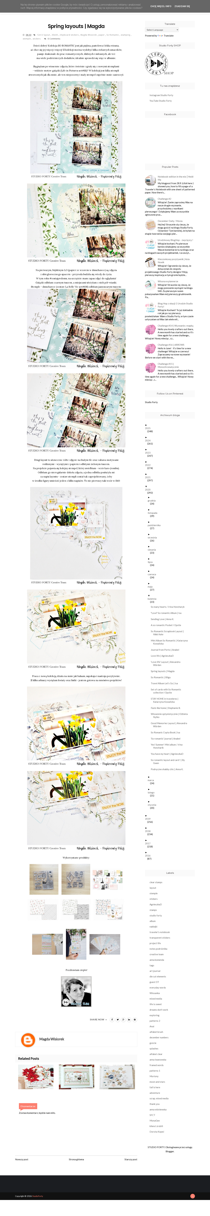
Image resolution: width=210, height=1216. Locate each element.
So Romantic (113, 35)
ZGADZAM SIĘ (182, 6)
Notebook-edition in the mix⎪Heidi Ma (175, 178)
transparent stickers (160, 937)
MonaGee (155, 1120)
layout (153, 887)
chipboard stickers (69, 35)
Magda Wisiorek (89, 35)
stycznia (153, 804)
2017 (149, 843)
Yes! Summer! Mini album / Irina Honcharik (167, 746)
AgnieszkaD (156, 904)
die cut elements (158, 976)
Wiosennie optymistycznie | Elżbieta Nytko (170, 715)
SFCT (152, 1115)
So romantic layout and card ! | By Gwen (169, 761)
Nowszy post (21, 1159)
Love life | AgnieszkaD (163, 655)
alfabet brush (156, 1031)
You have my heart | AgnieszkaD (168, 753)
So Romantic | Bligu (162, 677)
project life (155, 943)
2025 (149, 428)
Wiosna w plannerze (168, 281)
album (153, 921)
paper (102, 35)
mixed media (156, 998)
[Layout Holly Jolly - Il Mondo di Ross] (120, 1077)
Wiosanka (155, 993)
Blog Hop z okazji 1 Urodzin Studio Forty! (175, 305)
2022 (149, 465)
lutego (152, 792)
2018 (149, 831)
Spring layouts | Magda (163, 671)
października (155, 525)
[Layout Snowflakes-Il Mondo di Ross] (79, 1077)
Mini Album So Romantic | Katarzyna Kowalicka (170, 642)
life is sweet (156, 1004)
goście (153, 1043)
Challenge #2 (164, 198)
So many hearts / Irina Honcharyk (168, 606)
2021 (149, 477)
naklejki (153, 926)
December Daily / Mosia (170, 221)
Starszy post (131, 1159)
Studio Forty (151, 402)
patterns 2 (155, 1020)
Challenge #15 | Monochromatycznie (168, 365)
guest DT (154, 982)
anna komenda (157, 959)
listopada (153, 512)
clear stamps (156, 882)
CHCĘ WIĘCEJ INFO (160, 6)
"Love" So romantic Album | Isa (167, 613)
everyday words (158, 987)
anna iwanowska (158, 1059)
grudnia (153, 500)
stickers (37, 38)
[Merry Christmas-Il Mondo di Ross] (38, 1077)
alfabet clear (156, 1054)
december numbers (159, 1037)
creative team (157, 954)
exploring (154, 1015)
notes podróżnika (158, 948)
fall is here (155, 1087)
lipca (151, 562)
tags (152, 965)
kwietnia (153, 598)
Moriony (154, 1076)
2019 (149, 818)
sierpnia (153, 549)
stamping (126, 35)
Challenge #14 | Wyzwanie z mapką (175, 325)
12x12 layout (44, 35)
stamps (153, 910)
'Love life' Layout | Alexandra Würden (166, 663)
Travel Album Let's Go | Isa (165, 683)
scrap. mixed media (159, 1098)
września (153, 537)
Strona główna (76, 1159)
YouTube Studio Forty (161, 100)
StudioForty (37, 1196)
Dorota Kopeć (157, 1131)
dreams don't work (159, 1009)
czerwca (153, 574)
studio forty (156, 915)
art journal (155, 971)
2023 (149, 452)
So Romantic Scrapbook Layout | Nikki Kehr (168, 633)
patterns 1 (155, 1070)
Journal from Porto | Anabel (166, 649)
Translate (169, 35)
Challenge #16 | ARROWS (171, 344)
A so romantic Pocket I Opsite (167, 625)
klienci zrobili (156, 1126)
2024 (149, 440)
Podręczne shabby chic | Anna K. (168, 769)
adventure (155, 1092)
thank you (155, 1104)
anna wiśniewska (158, 1109)
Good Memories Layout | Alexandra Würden (170, 725)
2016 (149, 855)
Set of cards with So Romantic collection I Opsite (167, 691)
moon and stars (157, 1081)
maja (151, 586)
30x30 (55, 35)
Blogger (170, 1151)
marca (152, 780)
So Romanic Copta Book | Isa (166, 732)
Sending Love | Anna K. (163, 619)
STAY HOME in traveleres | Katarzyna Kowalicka (165, 700)
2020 (149, 489)
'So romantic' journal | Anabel (166, 738)
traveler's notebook (160, 932)
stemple (27, 38)
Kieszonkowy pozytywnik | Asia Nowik (174, 261)
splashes (154, 1048)
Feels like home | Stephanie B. (166, 708)
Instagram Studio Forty (161, 95)
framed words (157, 1065)
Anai (152, 1026)
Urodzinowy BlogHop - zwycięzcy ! (175, 240)
